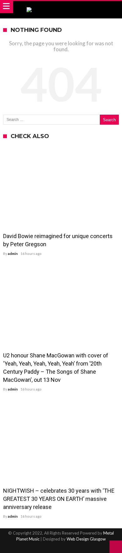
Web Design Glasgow (86, 538)
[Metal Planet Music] (61, 7)
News (12, 149)
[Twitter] (61, 547)
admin (13, 254)
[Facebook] (50, 547)
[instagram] (72, 547)
